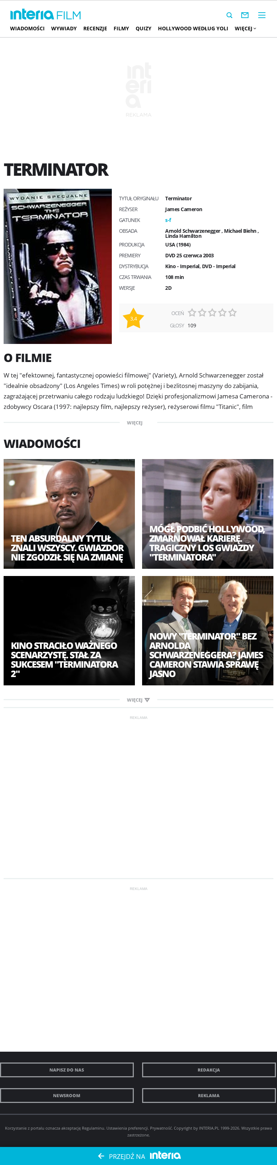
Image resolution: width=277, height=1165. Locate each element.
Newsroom (66, 1095)
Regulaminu (93, 1128)
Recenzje (95, 28)
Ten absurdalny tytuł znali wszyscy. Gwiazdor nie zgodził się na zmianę (67, 547)
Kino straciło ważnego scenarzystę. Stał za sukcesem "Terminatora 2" (64, 659)
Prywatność (161, 1128)
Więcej (243, 28)
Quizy (143, 28)
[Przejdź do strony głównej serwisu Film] (69, 15)
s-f (168, 220)
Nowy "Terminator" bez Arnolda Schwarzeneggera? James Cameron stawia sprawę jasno (206, 654)
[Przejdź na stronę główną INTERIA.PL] (32, 14)
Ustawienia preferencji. (127, 1128)
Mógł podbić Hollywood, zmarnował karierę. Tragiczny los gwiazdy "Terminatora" (207, 543)
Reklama (209, 1095)
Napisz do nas (66, 1070)
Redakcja (209, 1070)
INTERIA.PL (209, 1128)
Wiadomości (27, 28)
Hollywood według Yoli (193, 28)
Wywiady (64, 28)
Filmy (121, 28)
